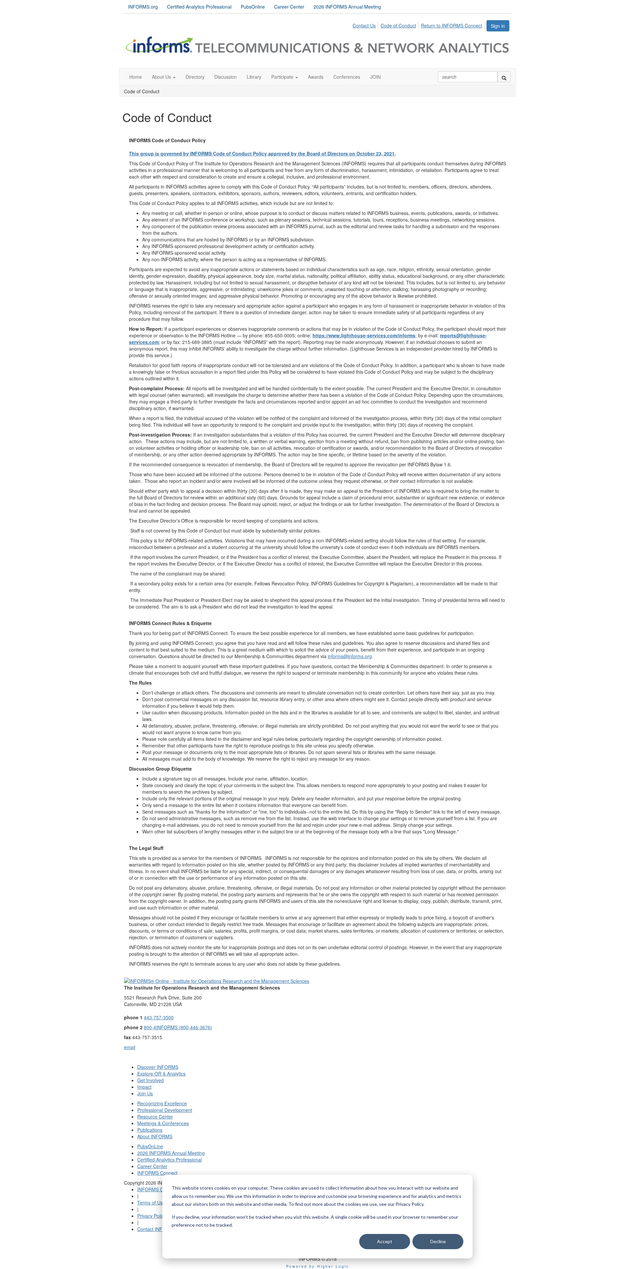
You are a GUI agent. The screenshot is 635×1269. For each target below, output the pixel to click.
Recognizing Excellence (162, 1103)
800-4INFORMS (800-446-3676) (178, 1027)
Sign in (498, 25)
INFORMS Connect (157, 1172)
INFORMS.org (143, 6)
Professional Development (164, 1110)
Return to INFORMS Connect (451, 25)
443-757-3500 (159, 1017)
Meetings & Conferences (163, 1123)
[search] (504, 76)
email (129, 1047)
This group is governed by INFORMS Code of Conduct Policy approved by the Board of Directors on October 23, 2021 (262, 153)
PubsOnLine (150, 1146)
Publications (149, 1129)
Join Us (145, 1093)
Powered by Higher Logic (317, 1266)
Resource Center (155, 1116)
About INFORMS (154, 1136)
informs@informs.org (350, 656)
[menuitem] (366, 24)
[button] (164, 76)
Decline (438, 1241)
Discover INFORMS (157, 1067)
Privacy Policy (151, 1215)
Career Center (289, 6)
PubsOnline (253, 6)
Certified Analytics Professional (199, 6)
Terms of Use (151, 1202)
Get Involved (150, 1080)
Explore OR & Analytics (161, 1073)
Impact (144, 1086)
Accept (384, 1241)
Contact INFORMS (156, 1229)
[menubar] (419, 24)
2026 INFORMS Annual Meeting (347, 6)
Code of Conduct (398, 25)
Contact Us (364, 25)
